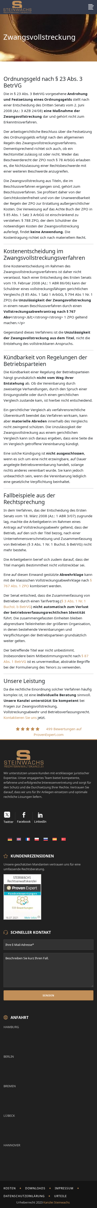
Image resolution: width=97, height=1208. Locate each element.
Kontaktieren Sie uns (20, 717)
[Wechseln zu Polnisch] (36, 839)
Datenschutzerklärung (24, 1196)
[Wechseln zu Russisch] (45, 839)
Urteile (60, 1196)
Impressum (64, 1188)
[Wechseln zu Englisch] (18, 839)
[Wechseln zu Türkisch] (63, 839)
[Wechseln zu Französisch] (27, 839)
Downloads (35, 1188)
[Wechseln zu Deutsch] (9, 839)
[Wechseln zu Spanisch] (54, 839)
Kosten (10, 1188)
